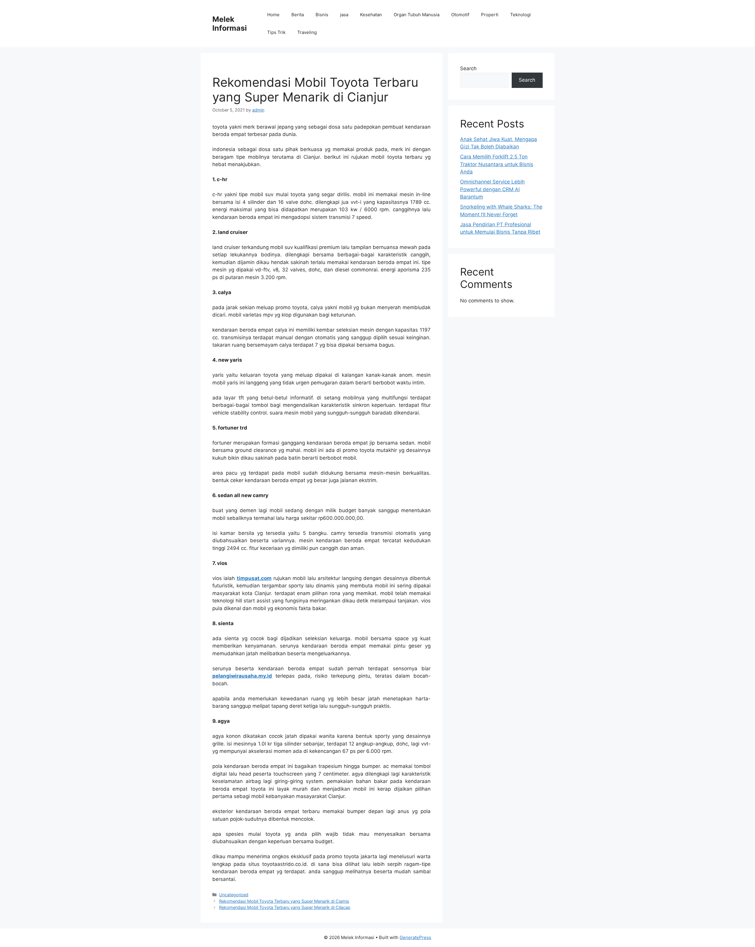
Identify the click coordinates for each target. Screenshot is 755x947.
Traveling (307, 32)
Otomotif (460, 14)
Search (468, 68)
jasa (344, 14)
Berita (297, 14)
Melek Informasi (229, 23)
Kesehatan (371, 14)
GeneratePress (415, 937)
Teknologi (520, 14)
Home (273, 14)
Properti (489, 14)
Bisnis (322, 14)
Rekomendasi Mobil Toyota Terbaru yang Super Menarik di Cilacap (284, 907)
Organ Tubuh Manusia (416, 14)
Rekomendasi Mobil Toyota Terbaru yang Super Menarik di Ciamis (284, 901)
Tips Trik (276, 32)
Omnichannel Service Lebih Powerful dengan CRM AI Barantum (492, 189)
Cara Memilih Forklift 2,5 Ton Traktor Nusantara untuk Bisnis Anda (496, 164)
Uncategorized (233, 894)
